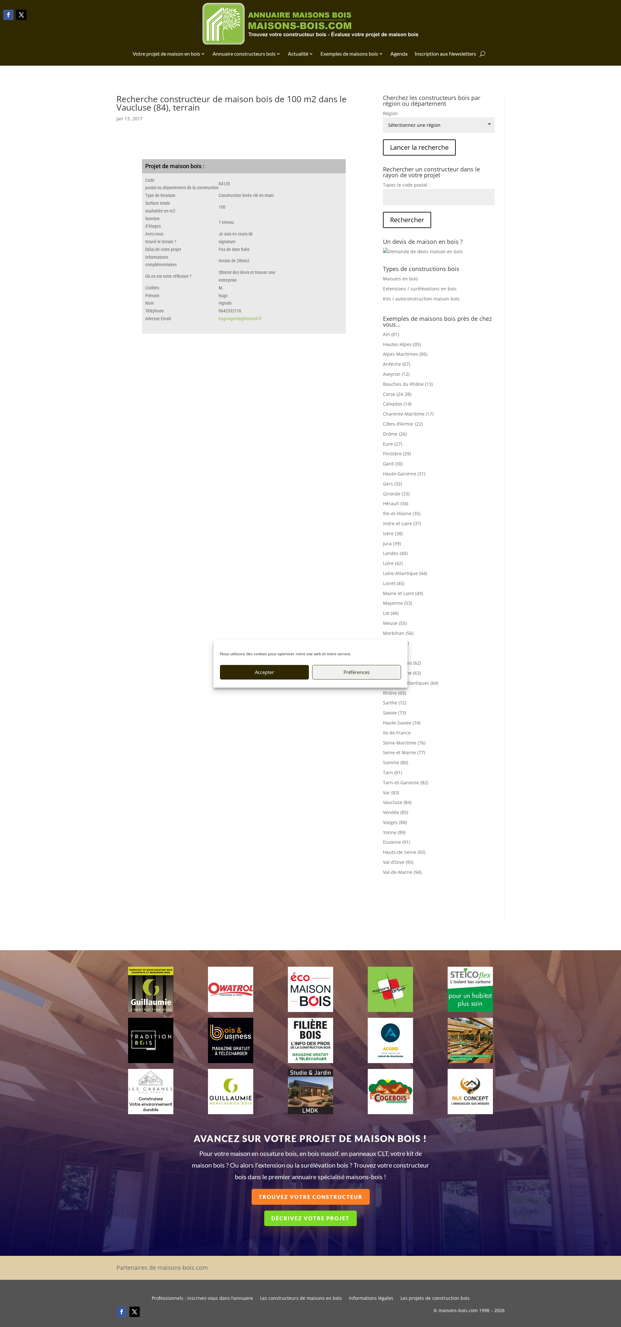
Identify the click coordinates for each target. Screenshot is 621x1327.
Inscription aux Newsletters (445, 53)
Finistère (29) (397, 454)
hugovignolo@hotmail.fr (240, 318)
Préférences (356, 672)
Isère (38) (393, 533)
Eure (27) (392, 444)
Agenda (399, 53)
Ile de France (397, 733)
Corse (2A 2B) (397, 394)
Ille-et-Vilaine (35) (401, 513)
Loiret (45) (393, 583)
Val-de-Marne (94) (402, 872)
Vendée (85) (395, 812)
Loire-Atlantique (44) (405, 573)
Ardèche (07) (396, 364)
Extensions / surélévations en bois (420, 289)
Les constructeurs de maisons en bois (301, 1298)
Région (390, 113)
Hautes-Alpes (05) (402, 344)
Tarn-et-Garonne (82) (405, 782)
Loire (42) (393, 563)
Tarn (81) (392, 772)
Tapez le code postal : (406, 185)
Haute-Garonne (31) (404, 474)
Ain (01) (391, 334)
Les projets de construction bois (435, 1298)
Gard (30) (393, 464)
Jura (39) (392, 543)
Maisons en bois (400, 279)
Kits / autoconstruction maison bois (421, 299)
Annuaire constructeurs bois (244, 53)
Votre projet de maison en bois (166, 53)
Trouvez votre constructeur (311, 1197)
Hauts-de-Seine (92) (404, 852)
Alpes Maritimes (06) (405, 354)
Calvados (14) (397, 404)
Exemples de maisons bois (349, 53)
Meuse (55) (395, 623)
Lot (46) (390, 613)
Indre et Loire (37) (402, 523)
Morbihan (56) (398, 633)
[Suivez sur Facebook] (8, 15)
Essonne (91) (396, 842)
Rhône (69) (394, 693)
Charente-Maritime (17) (408, 414)
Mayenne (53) (397, 603)
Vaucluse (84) (397, 802)
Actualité (298, 53)
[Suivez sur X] (21, 15)
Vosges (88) (395, 822)
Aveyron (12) (396, 374)
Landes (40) (395, 553)
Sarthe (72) (394, 703)
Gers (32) (392, 484)
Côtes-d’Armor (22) (403, 424)
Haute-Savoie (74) (401, 723)
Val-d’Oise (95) (398, 862)
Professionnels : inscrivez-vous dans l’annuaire (202, 1298)
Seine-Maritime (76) (404, 743)
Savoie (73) (394, 713)
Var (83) (391, 792)
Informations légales (371, 1298)
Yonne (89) (394, 832)
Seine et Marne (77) (404, 752)
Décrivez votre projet (310, 1218)
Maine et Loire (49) (403, 593)
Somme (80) (395, 762)
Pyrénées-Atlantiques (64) (410, 683)
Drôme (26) (395, 434)
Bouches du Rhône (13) (408, 384)
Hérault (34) (395, 503)
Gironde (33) (396, 494)
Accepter (264, 672)
